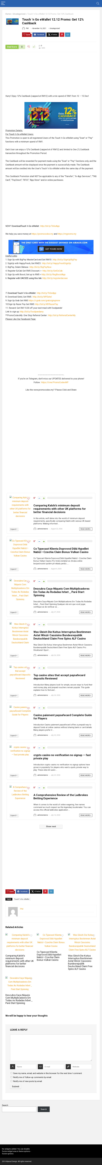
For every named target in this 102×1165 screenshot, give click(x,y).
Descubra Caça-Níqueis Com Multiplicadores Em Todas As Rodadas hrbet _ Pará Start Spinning (61, 592)
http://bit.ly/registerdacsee (55, 278)
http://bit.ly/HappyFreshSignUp (56, 263)
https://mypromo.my (67, 234)
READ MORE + (85, 529)
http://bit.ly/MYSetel (42, 297)
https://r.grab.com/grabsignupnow (44, 300)
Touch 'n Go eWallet (21, 899)
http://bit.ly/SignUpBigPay (65, 259)
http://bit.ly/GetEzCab (52, 271)
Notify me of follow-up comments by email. (32, 1077)
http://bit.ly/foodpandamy (32, 311)
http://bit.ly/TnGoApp (50, 226)
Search (5, 1105)
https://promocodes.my (42, 234)
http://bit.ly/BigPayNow (40, 267)
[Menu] (3, 3)
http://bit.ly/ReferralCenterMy (62, 315)
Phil (27, 28)
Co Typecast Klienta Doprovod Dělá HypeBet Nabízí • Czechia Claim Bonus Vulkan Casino (61, 550)
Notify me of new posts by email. (27, 1081)
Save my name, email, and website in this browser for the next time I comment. (47, 1073)
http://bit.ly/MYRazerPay (46, 304)
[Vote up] (44, 498)
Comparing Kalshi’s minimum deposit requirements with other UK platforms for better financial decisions (59, 509)
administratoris (42, 529)
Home (8, 14)
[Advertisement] (51, 74)
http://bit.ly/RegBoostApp (54, 274)
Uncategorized (19, 14)
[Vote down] (39, 498)
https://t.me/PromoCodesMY (54, 382)
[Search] (98, 3)
